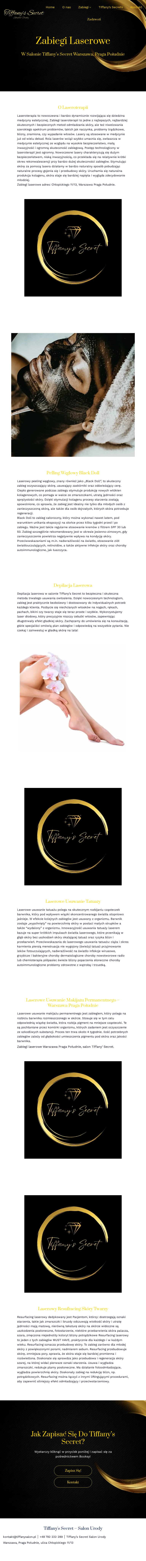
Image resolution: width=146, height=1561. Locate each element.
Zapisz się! (73, 1471)
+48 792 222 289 (51, 1537)
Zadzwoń (94, 19)
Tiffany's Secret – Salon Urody (73, 1528)
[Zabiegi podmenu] (90, 7)
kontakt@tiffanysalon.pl (19, 1537)
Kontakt (73, 1482)
